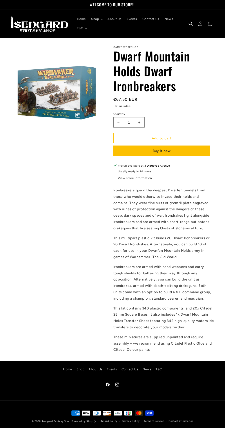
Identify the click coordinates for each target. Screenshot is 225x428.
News (147, 369)
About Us (96, 369)
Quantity (119, 113)
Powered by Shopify (83, 421)
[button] (97, 19)
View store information (135, 178)
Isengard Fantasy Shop (56, 421)
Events (112, 369)
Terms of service (154, 421)
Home (67, 369)
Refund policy (109, 421)
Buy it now (162, 151)
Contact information (181, 421)
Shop (80, 369)
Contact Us (130, 369)
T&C (159, 369)
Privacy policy (131, 421)
